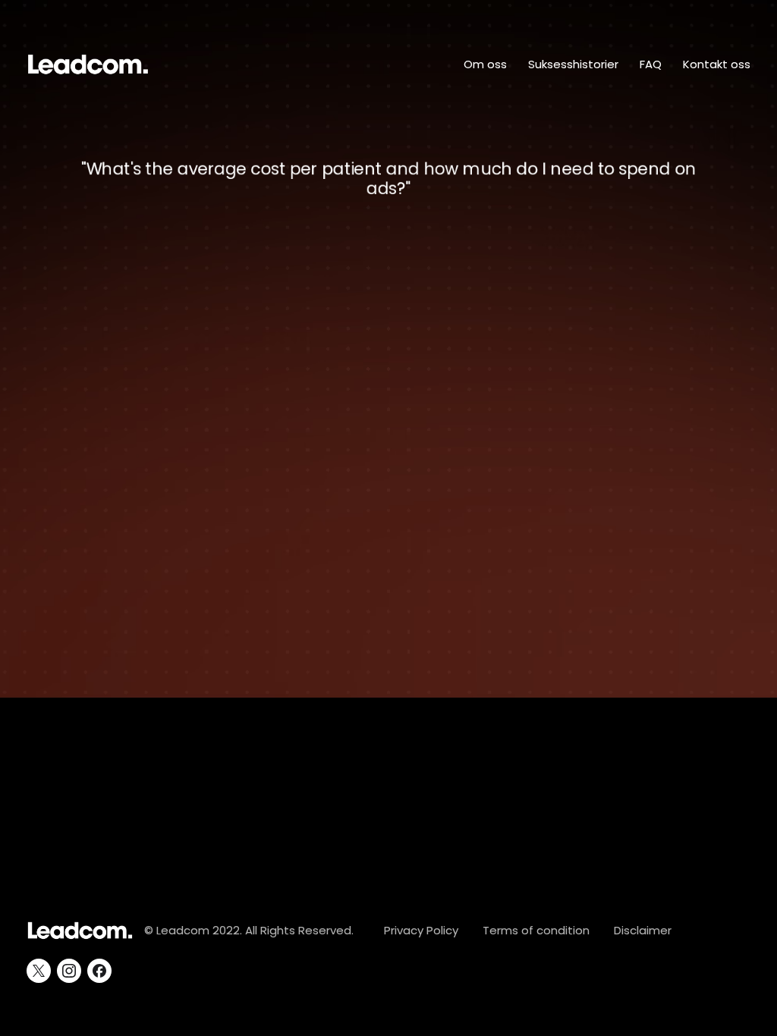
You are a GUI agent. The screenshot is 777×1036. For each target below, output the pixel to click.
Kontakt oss (716, 64)
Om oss (485, 64)
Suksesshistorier (573, 64)
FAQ (651, 64)
